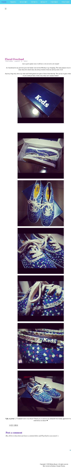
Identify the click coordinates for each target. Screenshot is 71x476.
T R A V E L (13, 2)
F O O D (4, 2)
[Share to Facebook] (15, 425)
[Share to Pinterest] (17, 425)
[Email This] (10, 425)
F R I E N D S (54, 2)
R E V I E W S (23, 2)
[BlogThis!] (12, 425)
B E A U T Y (44, 2)
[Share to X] (14, 425)
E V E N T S (34, 2)
